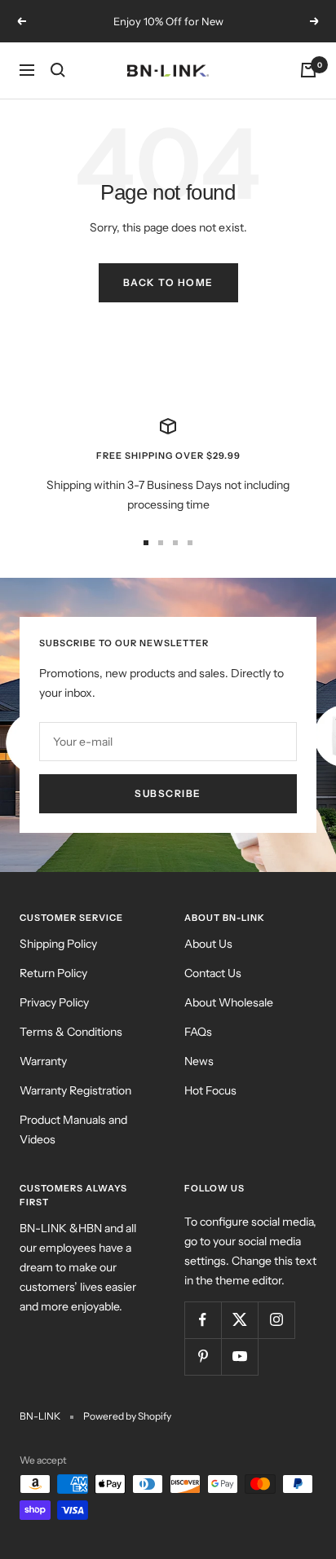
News (199, 1061)
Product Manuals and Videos (73, 1129)
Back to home (168, 282)
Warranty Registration (75, 1090)
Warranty (43, 1061)
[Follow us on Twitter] (239, 1319)
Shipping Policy (58, 943)
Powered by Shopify (127, 1416)
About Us (208, 943)
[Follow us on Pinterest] (202, 1356)
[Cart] (308, 70)
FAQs (198, 1031)
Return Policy (53, 973)
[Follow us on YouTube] (239, 1356)
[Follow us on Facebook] (202, 1319)
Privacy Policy (54, 1002)
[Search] (58, 70)
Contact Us (212, 973)
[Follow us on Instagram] (276, 1319)
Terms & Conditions (71, 1031)
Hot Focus (210, 1090)
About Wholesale (228, 1002)
